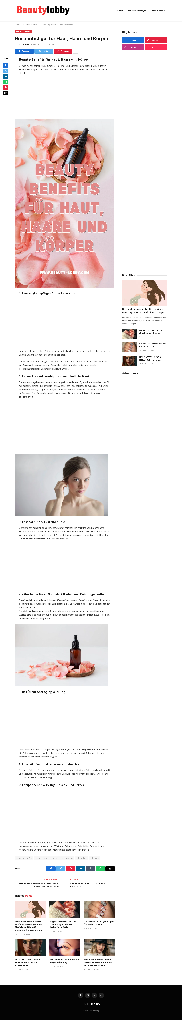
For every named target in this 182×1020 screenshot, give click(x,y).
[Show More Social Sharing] (75, 51)
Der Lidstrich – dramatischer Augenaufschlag (64, 961)
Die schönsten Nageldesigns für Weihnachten (99, 923)
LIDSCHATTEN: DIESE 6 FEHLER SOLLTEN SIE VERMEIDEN (27, 962)
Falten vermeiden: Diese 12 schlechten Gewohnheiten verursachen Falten (98, 962)
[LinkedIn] (5, 76)
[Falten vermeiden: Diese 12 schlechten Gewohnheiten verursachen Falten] (99, 947)
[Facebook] (5, 65)
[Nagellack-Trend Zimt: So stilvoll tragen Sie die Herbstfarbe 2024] (64, 909)
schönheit (94, 858)
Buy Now (95, 1004)
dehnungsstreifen (24, 858)
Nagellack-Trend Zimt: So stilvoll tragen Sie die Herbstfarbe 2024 (62, 924)
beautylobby (23, 45)
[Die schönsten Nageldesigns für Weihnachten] (99, 909)
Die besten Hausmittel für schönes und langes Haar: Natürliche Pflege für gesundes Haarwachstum (29, 925)
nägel (46, 858)
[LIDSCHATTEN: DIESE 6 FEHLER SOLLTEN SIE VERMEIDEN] (30, 947)
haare (37, 858)
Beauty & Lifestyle (137, 10)
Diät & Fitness (158, 10)
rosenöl (55, 858)
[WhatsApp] (5, 82)
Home (120, 10)
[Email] (5, 93)
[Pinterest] (5, 87)
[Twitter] (5, 71)
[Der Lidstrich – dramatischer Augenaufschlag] (64, 947)
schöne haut (81, 858)
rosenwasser (67, 858)
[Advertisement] (65, 96)
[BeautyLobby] (43, 10)
